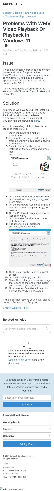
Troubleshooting (14, 16)
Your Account (8, 467)
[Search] (47, 328)
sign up (23, 359)
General (31, 16)
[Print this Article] (6, 45)
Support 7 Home (12, 12)
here (36, 120)
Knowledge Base (34, 12)
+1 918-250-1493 (10, 474)
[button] (27, 415)
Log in (11, 359)
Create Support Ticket (15, 307)
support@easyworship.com (14, 470)
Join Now (27, 404)
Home (5, 464)
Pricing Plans (27, 444)
